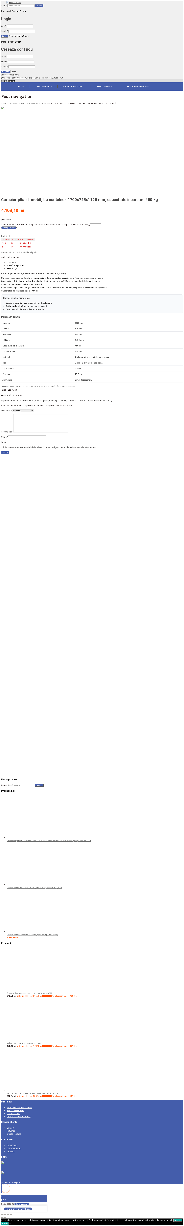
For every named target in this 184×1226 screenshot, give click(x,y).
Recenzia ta (7, 432)
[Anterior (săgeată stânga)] (2, 1217)
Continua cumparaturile (18, 1209)
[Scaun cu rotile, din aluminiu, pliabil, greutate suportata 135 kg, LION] (28, 884)
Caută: (4, 5)
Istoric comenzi (14, 1148)
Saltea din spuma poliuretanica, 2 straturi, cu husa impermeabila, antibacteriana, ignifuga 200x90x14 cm (49, 840)
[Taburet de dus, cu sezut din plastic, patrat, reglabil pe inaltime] (28, 1090)
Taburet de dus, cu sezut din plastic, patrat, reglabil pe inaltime (32, 1093)
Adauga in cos (9, 228)
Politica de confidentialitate (19, 1107)
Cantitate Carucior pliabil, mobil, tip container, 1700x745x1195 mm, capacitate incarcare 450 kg (45, 224)
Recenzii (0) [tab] (12, 268)
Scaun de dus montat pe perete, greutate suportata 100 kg (30, 993)
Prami (21, 86)
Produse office (105, 86)
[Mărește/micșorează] (2, 1214)
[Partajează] (8, 1214)
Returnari (11, 1130)
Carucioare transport (35, 103)
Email (4, 61)
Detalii (5, 1223)
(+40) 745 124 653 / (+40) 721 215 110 (18, 78)
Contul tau (12, 1145)
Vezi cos (11, 1151)
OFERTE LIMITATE (44, 86)
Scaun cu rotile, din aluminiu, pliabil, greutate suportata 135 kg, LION (34, 887)
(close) (26, 36)
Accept (178, 1220)
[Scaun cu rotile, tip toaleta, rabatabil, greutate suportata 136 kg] (28, 931)
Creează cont (19, 11)
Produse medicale (72, 86)
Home (3, 103)
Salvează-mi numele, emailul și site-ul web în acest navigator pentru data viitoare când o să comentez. (51, 447)
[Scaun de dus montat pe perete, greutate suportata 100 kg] (28, 990)
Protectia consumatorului (18, 1116)
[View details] (30, 465)
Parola (4, 31)
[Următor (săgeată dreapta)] (5, 1217)
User (3, 26)
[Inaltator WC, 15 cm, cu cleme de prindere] (28, 1040)
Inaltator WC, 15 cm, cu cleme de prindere (24, 1043)
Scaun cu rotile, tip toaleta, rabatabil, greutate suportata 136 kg (32, 934)
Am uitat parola (16, 36)
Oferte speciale (14, 1133)
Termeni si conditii (15, 1110)
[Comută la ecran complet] (5, 1214)
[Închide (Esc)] (11, 1214)
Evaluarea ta (7, 411)
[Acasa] (6, 86)
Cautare (39, 6)
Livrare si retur (13, 1113)
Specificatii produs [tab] (15, 265)
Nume (4, 437)
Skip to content (8, 81)
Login (18, 41)
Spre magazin (21, 1204)
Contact (10, 1127)
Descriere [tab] (11, 262)
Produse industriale (138, 86)
